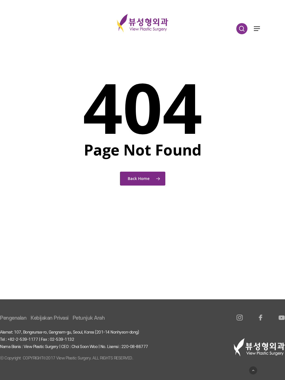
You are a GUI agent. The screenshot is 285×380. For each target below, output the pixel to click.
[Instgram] (239, 320)
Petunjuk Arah (89, 318)
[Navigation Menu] (257, 28)
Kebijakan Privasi (49, 318)
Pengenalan (13, 318)
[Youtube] (281, 320)
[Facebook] (260, 320)
